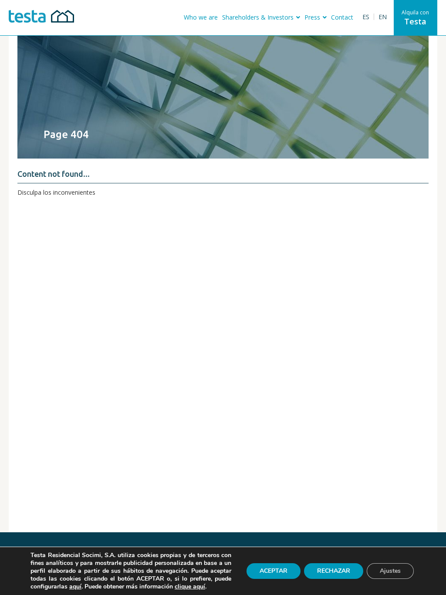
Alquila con (415, 18)
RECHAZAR (333, 571)
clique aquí (190, 586)
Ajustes (390, 571)
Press (312, 17)
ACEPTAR (273, 571)
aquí (75, 587)
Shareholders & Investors (258, 17)
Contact (342, 17)
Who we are (201, 17)
